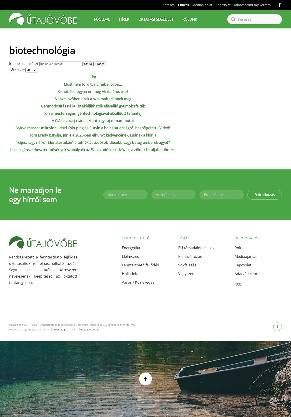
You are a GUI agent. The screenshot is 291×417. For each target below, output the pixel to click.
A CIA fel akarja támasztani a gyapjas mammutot (93, 120)
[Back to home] (43, 19)
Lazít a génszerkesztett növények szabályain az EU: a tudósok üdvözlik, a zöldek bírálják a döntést (93, 149)
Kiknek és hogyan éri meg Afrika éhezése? (93, 91)
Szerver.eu (93, 329)
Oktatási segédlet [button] (155, 19)
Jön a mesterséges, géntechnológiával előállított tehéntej (92, 113)
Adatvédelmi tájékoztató (252, 5)
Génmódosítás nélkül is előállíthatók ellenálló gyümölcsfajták (93, 106)
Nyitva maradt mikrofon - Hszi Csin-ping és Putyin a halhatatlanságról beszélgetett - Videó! (93, 127)
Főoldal (102, 19)
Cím (93, 76)
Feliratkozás (264, 194)
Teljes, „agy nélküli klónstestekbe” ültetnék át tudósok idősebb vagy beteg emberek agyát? (93, 142)
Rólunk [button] (190, 19)
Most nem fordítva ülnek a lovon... (93, 84)
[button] (145, 378)
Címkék (183, 5)
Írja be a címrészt (24, 63)
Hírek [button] (124, 19)
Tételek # (17, 69)
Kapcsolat (223, 5)
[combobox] (254, 19)
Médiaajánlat (202, 5)
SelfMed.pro (61, 329)
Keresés (169, 5)
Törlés (100, 64)
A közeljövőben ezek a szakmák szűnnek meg (93, 98)
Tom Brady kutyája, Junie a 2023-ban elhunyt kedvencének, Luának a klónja (92, 135)
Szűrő (88, 64)
